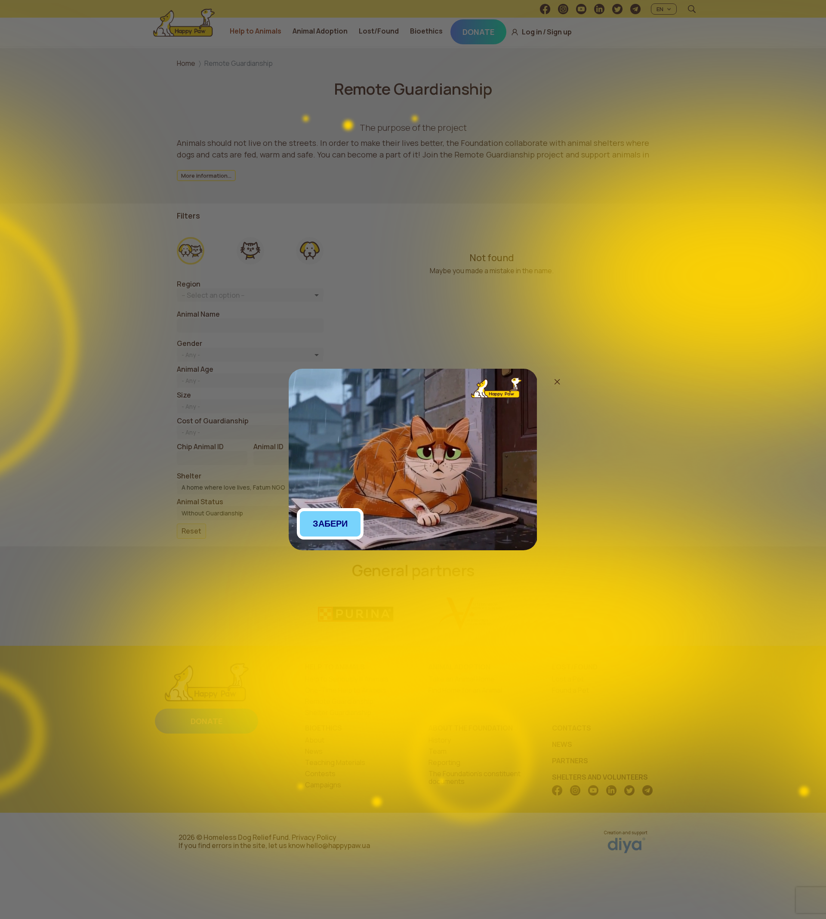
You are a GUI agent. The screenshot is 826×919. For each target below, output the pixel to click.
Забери (330, 523)
